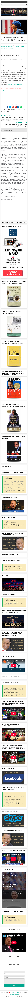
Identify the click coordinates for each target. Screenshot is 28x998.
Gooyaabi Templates (14, 994)
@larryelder (18, 689)
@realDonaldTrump (16, 799)
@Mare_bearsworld (11, 688)
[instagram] (13, 996)
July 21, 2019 (21, 490)
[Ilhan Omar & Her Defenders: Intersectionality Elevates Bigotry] (14, 27)
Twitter (13, 92)
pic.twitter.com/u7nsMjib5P (11, 692)
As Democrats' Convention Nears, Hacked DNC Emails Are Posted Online (13, 884)
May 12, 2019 (19, 568)
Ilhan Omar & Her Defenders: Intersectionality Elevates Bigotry (13, 46)
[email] (17, 996)
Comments (10, 48)
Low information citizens (11, 901)
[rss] (15, 996)
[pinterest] (21, 996)
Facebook (13, 94)
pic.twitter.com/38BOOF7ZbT (11, 602)
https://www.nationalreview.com (15, 84)
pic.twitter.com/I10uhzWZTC (12, 566)
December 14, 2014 (8, 695)
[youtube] (19, 996)
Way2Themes (15, 992)
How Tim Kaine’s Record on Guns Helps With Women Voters (12, 875)
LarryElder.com (5, 90)
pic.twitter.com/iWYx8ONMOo (11, 919)
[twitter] (6, 996)
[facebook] (8, 996)
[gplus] (10, 996)
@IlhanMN (11, 478)
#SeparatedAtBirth (10, 523)
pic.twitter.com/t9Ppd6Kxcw (11, 524)
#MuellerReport (8, 796)
